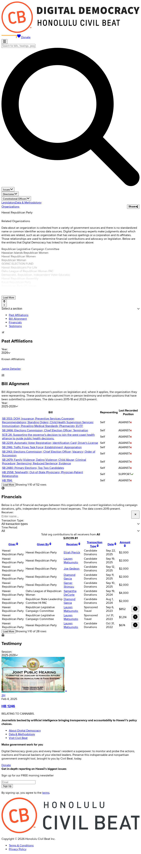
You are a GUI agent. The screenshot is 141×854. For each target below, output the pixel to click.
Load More (8, 297)
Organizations (10, 206)
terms (45, 793)
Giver (12, 544)
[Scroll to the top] (4, 303)
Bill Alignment (18, 319)
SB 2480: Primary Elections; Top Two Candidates (33, 468)
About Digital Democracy (25, 730)
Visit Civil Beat (18, 738)
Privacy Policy (17, 849)
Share (132, 206)
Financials (15, 322)
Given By (43, 544)
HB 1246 (8, 706)
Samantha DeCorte (70, 593)
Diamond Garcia (69, 576)
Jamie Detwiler (11, 369)
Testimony (15, 326)
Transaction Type (94, 544)
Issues (6, 189)
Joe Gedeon (71, 568)
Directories (8, 194)
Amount (125, 542)
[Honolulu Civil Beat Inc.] (70, 832)
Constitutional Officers (15, 198)
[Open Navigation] (4, 41)
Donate (25, 37)
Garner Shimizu (69, 585)
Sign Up (7, 786)
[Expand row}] (135, 609)
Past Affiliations (18, 315)
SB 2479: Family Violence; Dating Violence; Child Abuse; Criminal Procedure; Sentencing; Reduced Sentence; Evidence (44, 461)
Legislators (8, 202)
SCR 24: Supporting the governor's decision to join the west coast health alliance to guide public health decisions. (48, 436)
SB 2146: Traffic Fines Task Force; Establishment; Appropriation (42, 447)
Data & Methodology (28, 202)
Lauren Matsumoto (71, 560)
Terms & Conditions (21, 845)
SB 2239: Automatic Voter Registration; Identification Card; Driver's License (50, 443)
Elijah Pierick (72, 552)
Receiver (72, 544)
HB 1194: (7, 480)
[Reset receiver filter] (135, 515)
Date (111, 544)
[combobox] (18, 46)
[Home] (70, 32)
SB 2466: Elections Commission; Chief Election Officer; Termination (45, 430)
